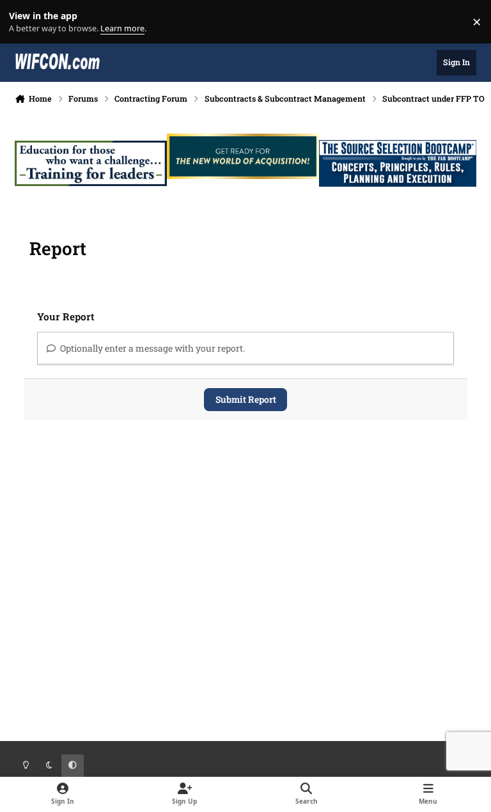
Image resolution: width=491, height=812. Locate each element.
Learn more (24, 22)
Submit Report (245, 399)
